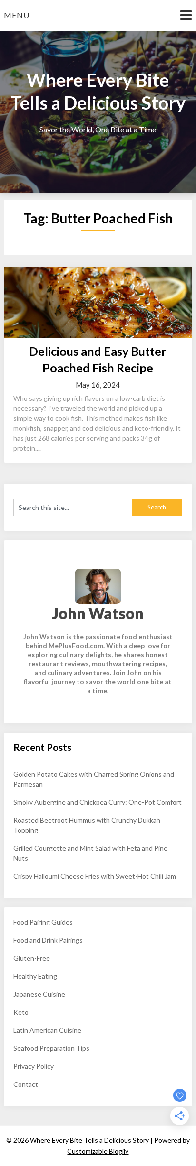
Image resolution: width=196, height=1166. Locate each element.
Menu (16, 14)
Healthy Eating (35, 976)
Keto (21, 1012)
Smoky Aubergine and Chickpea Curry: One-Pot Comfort (97, 802)
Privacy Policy (33, 1066)
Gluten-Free (31, 958)
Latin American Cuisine (47, 1030)
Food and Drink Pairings (48, 940)
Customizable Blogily (97, 1151)
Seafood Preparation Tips (51, 1048)
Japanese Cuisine (39, 994)
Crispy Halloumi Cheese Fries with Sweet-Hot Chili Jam (94, 876)
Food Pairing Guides (43, 922)
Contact (25, 1084)
